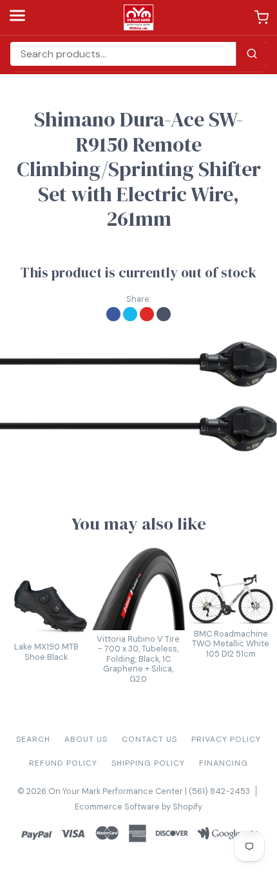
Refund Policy (63, 763)
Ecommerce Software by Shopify (138, 806)
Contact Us (149, 739)
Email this (164, 314)
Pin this (147, 314)
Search (33, 739)
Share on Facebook (113, 314)
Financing (223, 763)
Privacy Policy (226, 739)
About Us (86, 739)
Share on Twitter (130, 314)
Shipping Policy (148, 763)
